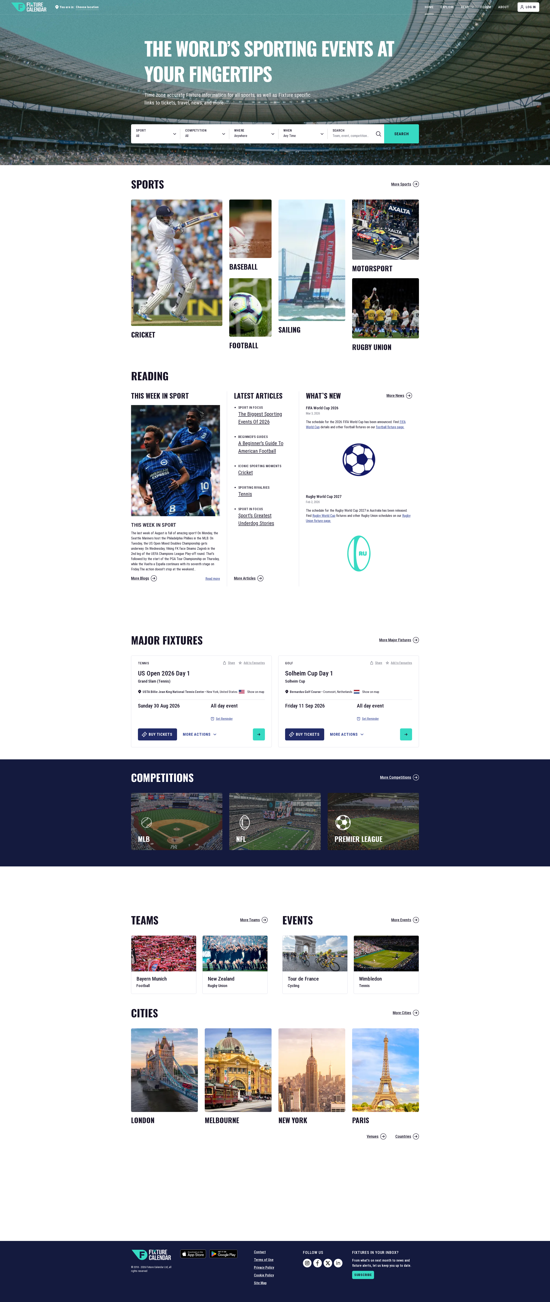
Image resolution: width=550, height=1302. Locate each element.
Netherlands (344, 692)
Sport (141, 130)
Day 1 (183, 673)
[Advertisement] (275, 608)
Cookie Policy (264, 1275)
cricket (245, 473)
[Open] (175, 134)
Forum (486, 7)
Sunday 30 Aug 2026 (159, 706)
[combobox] (151, 136)
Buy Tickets (160, 734)
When (287, 130)
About (503, 7)
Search (339, 130)
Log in (531, 7)
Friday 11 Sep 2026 (305, 706)
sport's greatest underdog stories (256, 519)
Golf (289, 663)
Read (465, 7)
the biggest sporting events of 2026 (260, 418)
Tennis (143, 663)
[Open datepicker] (322, 134)
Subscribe (363, 1275)
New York (212, 692)
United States (228, 692)
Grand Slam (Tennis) (154, 681)
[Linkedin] (338, 1263)
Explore (447, 7)
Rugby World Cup (323, 516)
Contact (260, 1252)
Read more (212, 579)
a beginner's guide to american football (260, 447)
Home (429, 7)
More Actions (197, 734)
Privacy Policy (264, 1267)
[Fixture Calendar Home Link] (28, 7)
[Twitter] (328, 1263)
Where (239, 130)
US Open (149, 673)
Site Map (260, 1283)
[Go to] (259, 734)
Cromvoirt (329, 692)
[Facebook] (317, 1263)
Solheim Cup (301, 673)
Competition (196, 130)
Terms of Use (263, 1260)
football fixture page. (390, 427)
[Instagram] (307, 1263)
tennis (245, 494)
